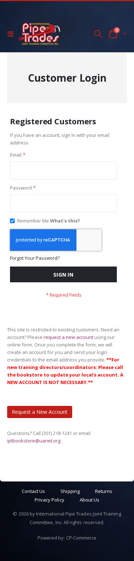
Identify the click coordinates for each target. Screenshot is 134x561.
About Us (90, 500)
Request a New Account (40, 411)
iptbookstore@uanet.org (34, 440)
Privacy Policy (49, 500)
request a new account (69, 337)
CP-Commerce (81, 537)
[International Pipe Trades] (40, 34)
